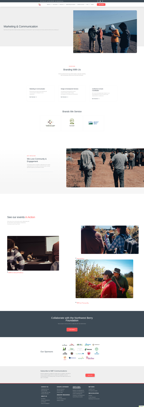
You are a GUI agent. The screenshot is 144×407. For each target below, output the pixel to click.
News (87, 4)
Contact (92, 4)
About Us (48, 4)
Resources (62, 4)
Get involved (55, 4)
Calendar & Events (80, 4)
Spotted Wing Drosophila (70, 4)
